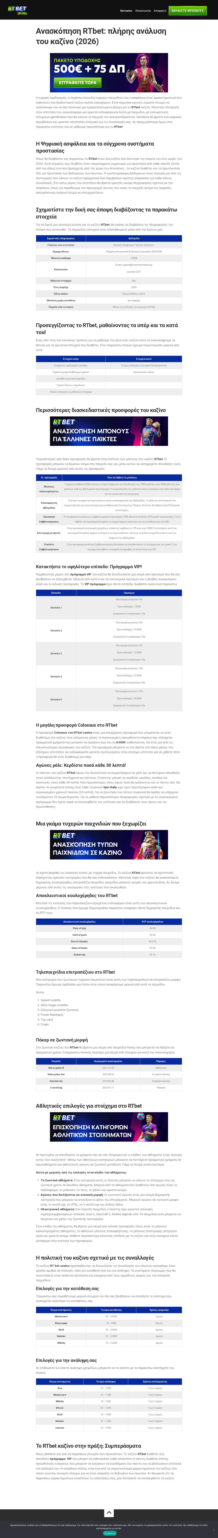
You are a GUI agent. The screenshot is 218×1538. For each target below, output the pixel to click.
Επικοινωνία (143, 10)
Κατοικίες (126, 10)
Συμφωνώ (110, 1533)
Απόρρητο (160, 10)
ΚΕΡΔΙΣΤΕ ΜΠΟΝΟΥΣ (188, 11)
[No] (214, 1529)
